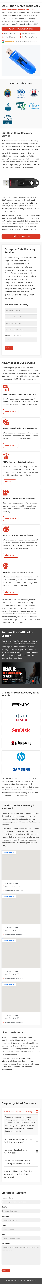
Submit (9, 348)
